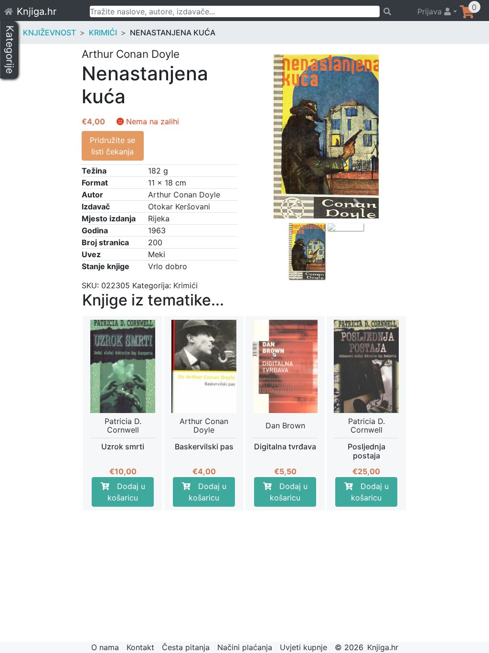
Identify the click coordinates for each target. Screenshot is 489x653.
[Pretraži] (394, 11)
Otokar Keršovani (179, 206)
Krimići (103, 32)
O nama (105, 647)
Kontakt (140, 647)
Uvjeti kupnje (303, 647)
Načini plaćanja (244, 647)
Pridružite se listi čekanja (112, 145)
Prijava (430, 11)
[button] (296, 228)
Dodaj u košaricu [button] (126, 491)
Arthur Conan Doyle (184, 194)
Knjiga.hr (36, 11)
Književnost (49, 32)
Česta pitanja (186, 647)
